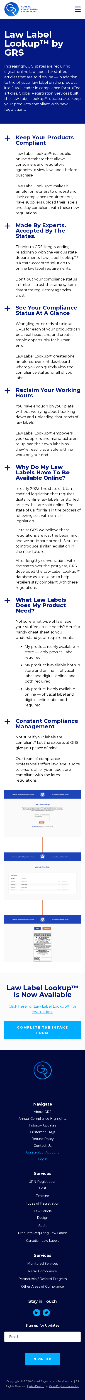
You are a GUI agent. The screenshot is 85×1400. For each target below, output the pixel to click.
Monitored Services (42, 1264)
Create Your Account (42, 1152)
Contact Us (42, 1146)
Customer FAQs (42, 1132)
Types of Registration (42, 1203)
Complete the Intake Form (42, 1030)
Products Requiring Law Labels (42, 1233)
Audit (42, 1225)
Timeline (42, 1196)
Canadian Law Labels (42, 1241)
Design (42, 1218)
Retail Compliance (42, 1271)
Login (42, 1159)
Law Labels (42, 1211)
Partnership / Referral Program (42, 1279)
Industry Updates (42, 1125)
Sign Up (42, 1359)
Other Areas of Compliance (42, 1287)
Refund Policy (43, 1139)
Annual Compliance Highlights (42, 1119)
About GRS (42, 1112)
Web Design (36, 1386)
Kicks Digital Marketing (64, 1386)
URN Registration (42, 1182)
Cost (42, 1188)
